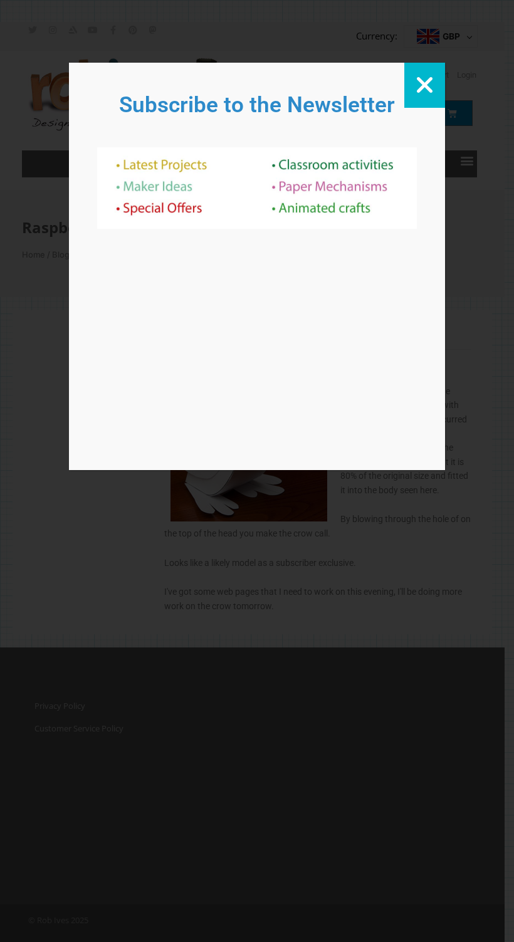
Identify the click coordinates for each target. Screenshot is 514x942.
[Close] (424, 85)
